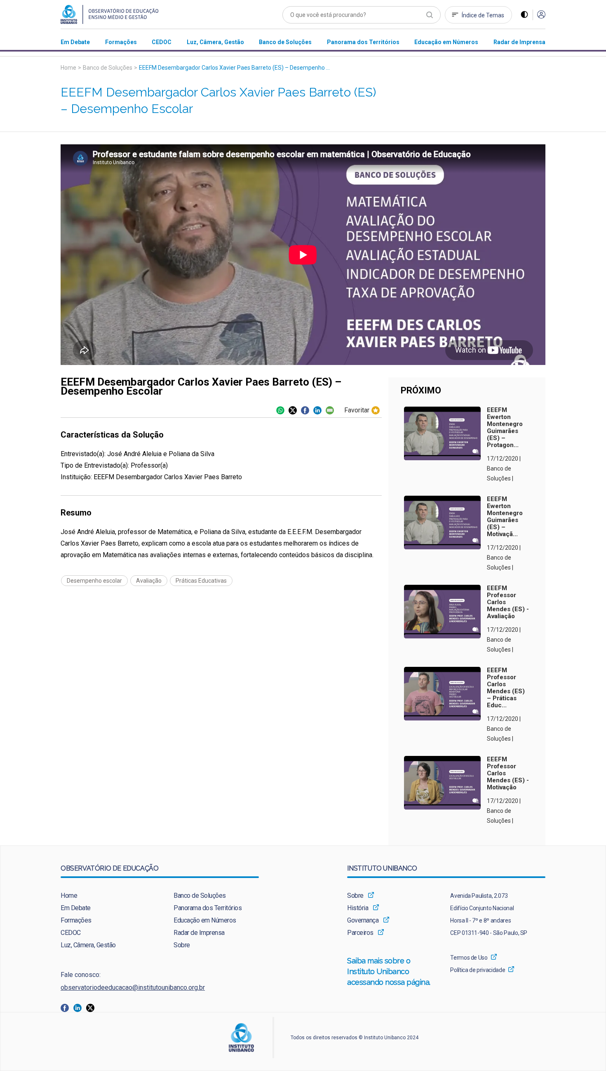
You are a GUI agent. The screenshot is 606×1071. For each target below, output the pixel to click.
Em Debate (76, 908)
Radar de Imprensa (199, 933)
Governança (362, 920)
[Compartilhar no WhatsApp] (280, 410)
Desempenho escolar (94, 580)
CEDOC (71, 933)
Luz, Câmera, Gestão (88, 945)
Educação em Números (205, 920)
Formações (76, 920)
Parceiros (360, 933)
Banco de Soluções (107, 67)
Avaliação (149, 580)
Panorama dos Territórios (208, 908)
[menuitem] (75, 42)
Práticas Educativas (201, 580)
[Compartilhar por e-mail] (330, 410)
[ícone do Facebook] (305, 410)
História (357, 908)
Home (68, 67)
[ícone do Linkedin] (317, 410)
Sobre (182, 945)
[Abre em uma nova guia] (67, 1007)
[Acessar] (541, 15)
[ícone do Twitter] (293, 410)
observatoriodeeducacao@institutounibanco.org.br (133, 987)
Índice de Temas (483, 15)
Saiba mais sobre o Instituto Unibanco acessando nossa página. (389, 971)
